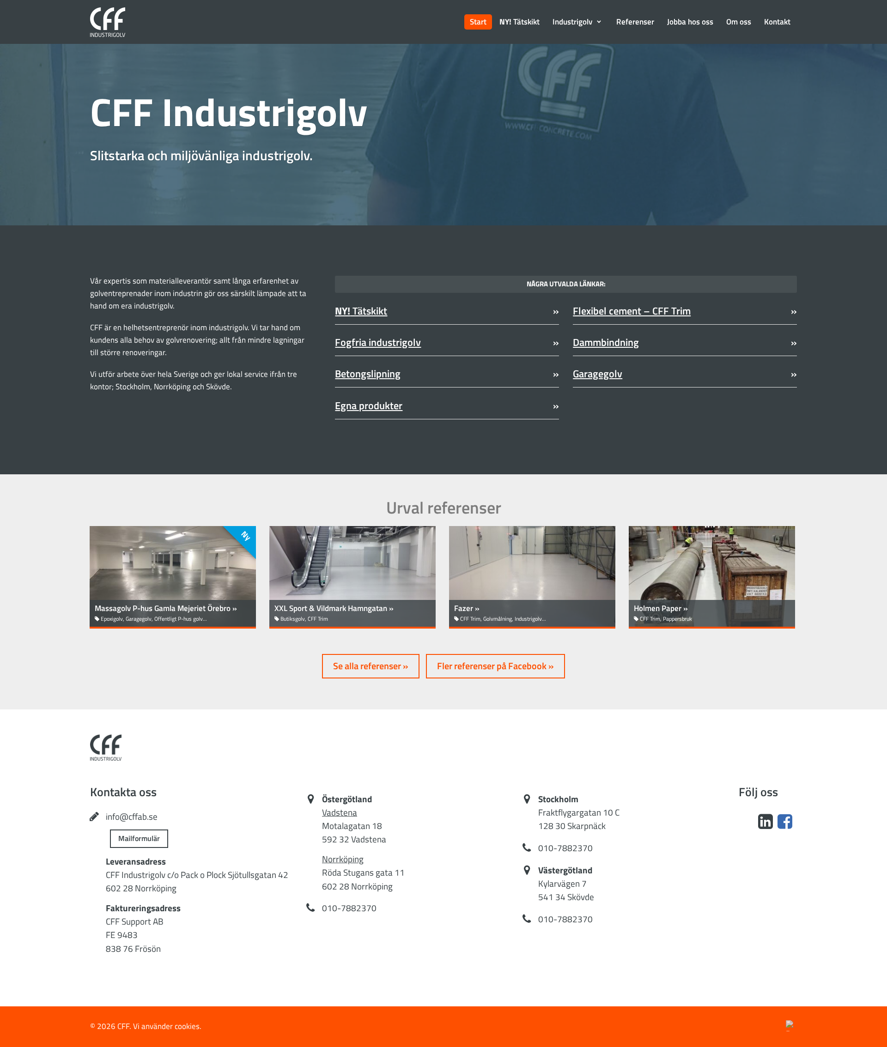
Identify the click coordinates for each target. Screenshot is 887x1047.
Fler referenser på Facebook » (495, 666)
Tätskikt (361, 311)
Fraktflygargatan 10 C (579, 812)
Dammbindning (606, 342)
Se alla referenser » (370, 666)
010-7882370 (349, 908)
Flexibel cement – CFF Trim (632, 311)
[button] (578, 22)
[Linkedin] (765, 821)
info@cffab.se (132, 816)
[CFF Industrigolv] (107, 22)
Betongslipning (368, 373)
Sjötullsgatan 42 (258, 875)
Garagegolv (597, 373)
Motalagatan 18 (352, 826)
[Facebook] (785, 821)
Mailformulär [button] (139, 838)
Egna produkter (368, 405)
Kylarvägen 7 (562, 883)
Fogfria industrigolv (378, 342)
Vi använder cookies (166, 1026)
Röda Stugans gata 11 (363, 872)
